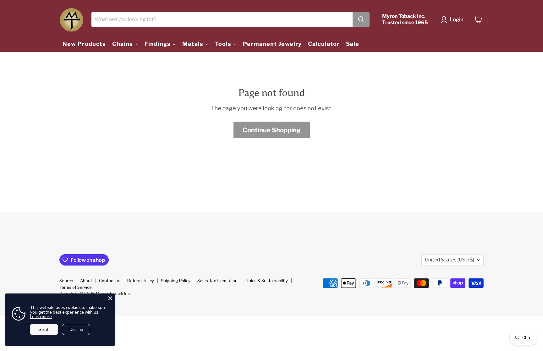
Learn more (41, 316)
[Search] (361, 19)
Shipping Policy (175, 280)
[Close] (110, 298)
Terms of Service (75, 287)
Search (66, 280)
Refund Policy (140, 280)
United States (449, 260)
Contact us (109, 280)
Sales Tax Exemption (217, 280)
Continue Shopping (272, 130)
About (86, 280)
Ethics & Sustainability (266, 280)
